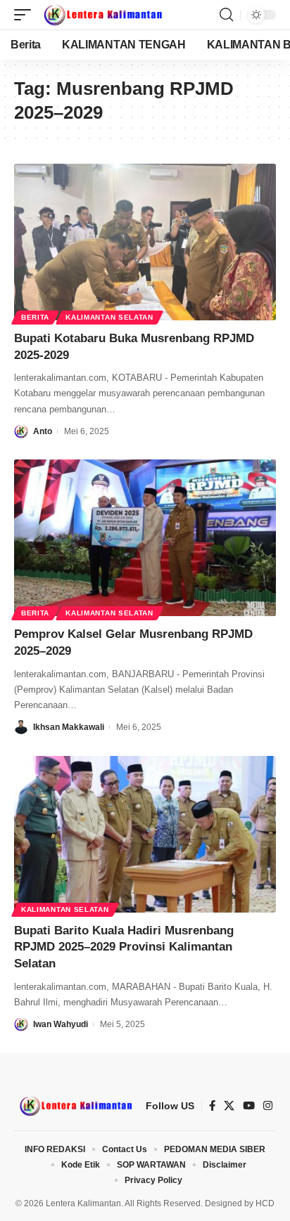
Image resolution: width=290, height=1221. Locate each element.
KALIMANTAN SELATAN (109, 317)
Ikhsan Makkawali (68, 727)
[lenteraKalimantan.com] (102, 15)
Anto (42, 431)
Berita (35, 317)
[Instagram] (268, 1106)
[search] (226, 15)
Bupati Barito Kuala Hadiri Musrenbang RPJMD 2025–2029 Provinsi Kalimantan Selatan (124, 947)
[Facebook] (212, 1106)
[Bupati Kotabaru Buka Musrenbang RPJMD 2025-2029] (145, 242)
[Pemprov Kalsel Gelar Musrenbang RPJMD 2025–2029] (145, 537)
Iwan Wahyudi (60, 1024)
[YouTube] (248, 1106)
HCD (265, 1203)
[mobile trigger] (26, 15)
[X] (229, 1106)
